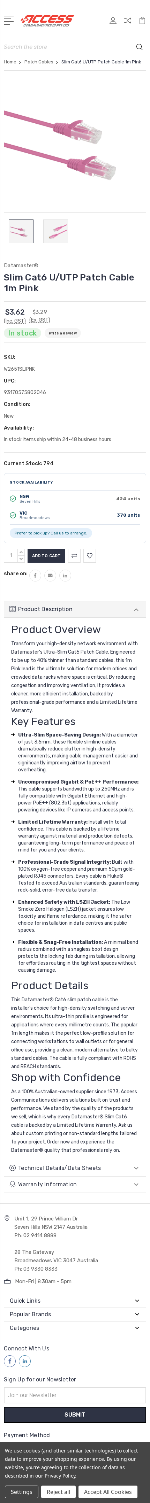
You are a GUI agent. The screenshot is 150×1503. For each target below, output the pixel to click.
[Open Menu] (10, 19)
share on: (16, 573)
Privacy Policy (60, 1475)
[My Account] (113, 23)
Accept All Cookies (108, 1492)
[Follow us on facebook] (10, 1361)
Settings (21, 1492)
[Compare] (128, 23)
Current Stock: (29, 463)
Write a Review (63, 333)
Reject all (58, 1492)
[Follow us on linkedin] (25, 1361)
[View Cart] (142, 23)
